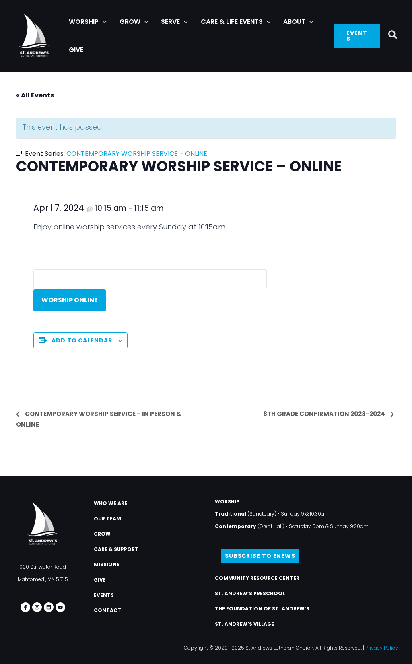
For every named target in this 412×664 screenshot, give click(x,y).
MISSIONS (107, 564)
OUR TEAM (107, 518)
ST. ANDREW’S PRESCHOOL (250, 593)
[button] (103, 22)
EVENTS (104, 595)
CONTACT (107, 610)
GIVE (100, 579)
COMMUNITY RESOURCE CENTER (257, 578)
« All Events (35, 95)
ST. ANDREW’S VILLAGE (244, 624)
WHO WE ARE (110, 503)
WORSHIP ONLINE (69, 300)
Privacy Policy (381, 647)
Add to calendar (82, 340)
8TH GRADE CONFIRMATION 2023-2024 (324, 414)
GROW (102, 533)
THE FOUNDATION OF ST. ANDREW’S (262, 608)
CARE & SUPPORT (116, 549)
